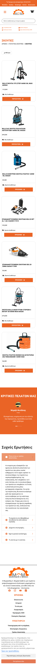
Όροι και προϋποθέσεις (10, 651)
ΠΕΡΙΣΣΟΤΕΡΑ (16, 99)
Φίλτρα (8, 53)
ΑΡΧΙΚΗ (4, 44)
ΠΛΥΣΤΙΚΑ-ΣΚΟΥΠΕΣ (16, 44)
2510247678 (26, 2)
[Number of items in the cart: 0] (33, 10)
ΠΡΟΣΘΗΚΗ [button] (18, 189)
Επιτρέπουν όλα (18, 661)
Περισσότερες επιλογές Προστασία (18, 656)
